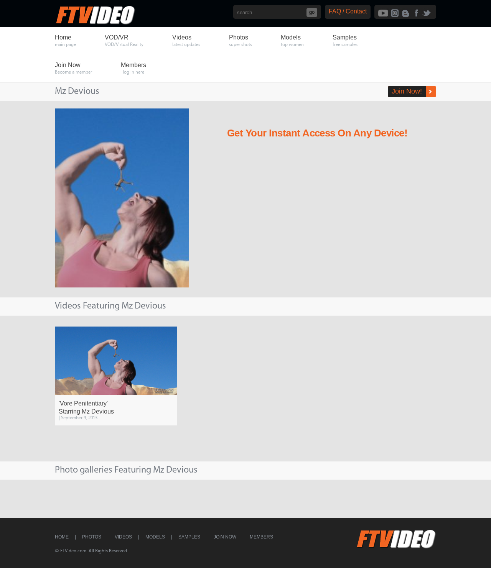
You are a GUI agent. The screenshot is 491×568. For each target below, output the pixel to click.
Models (155, 537)
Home (62, 537)
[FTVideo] (95, 23)
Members (261, 537)
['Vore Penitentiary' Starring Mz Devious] (116, 361)
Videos (123, 537)
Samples (189, 537)
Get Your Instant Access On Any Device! (317, 133)
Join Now (225, 537)
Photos (91, 537)
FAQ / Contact (348, 11)
